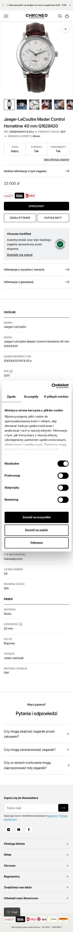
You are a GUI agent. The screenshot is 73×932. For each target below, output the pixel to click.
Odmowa (36, 542)
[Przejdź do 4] (46, 104)
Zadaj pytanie (20, 217)
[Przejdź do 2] (21, 104)
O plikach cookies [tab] (56, 396)
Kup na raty (53, 217)
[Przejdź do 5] (59, 104)
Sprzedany (36, 206)
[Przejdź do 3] (34, 104)
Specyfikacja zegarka (56, 159)
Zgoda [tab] (11, 396)
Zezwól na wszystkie (37, 517)
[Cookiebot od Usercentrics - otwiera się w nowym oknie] (52, 385)
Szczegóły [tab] (31, 396)
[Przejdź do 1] (9, 104)
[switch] (63, 476)
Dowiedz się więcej (20, 254)
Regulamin (52, 815)
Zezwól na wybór (36, 530)
